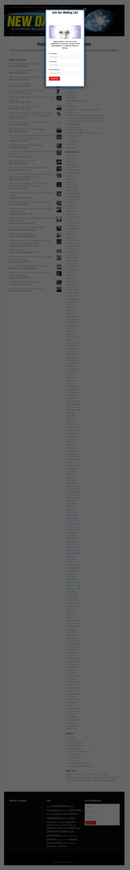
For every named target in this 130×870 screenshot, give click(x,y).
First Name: (53, 53)
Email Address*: (54, 70)
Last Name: (53, 62)
